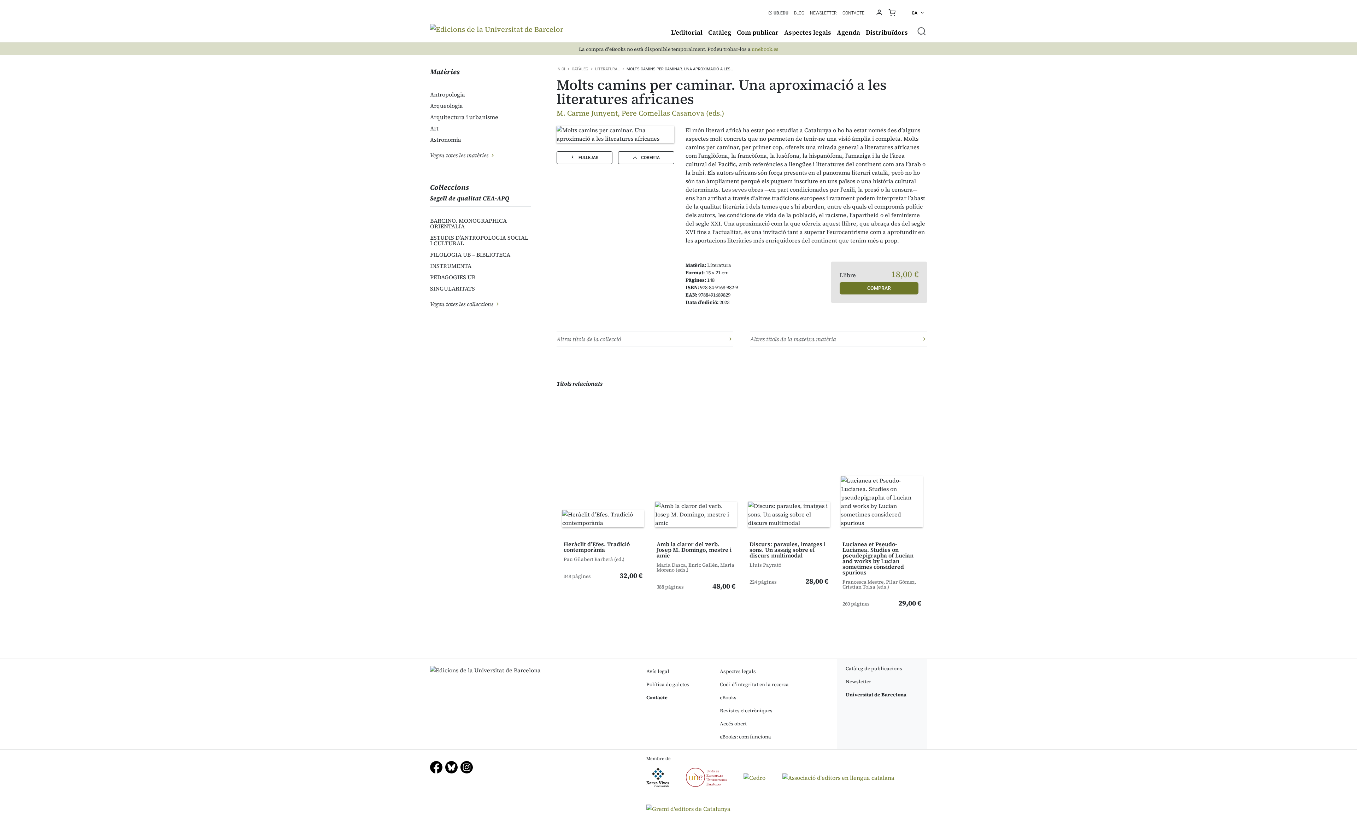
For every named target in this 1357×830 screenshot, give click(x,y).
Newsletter (823, 13)
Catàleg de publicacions (874, 668)
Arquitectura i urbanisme (464, 117)
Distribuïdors (887, 32)
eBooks (728, 697)
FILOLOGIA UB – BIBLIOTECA (470, 254)
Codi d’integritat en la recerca (754, 684)
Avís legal (657, 671)
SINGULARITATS (452, 288)
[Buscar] (921, 31)
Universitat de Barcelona (876, 694)
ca (915, 13)
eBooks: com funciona (745, 736)
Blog (799, 13)
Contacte (853, 13)
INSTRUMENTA (450, 266)
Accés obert (733, 723)
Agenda (848, 32)
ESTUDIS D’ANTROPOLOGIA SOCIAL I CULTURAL (479, 240)
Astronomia (445, 139)
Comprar (879, 288)
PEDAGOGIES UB (452, 277)
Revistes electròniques (746, 710)
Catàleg (719, 32)
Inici (561, 69)
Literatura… (607, 69)
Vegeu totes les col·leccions (462, 304)
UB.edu (780, 13)
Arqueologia (446, 106)
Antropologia (447, 94)
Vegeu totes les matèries (460, 155)
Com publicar (758, 32)
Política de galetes (667, 684)
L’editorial (687, 32)
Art (434, 128)
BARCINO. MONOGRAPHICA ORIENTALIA (468, 223)
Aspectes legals (807, 32)
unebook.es (765, 49)
